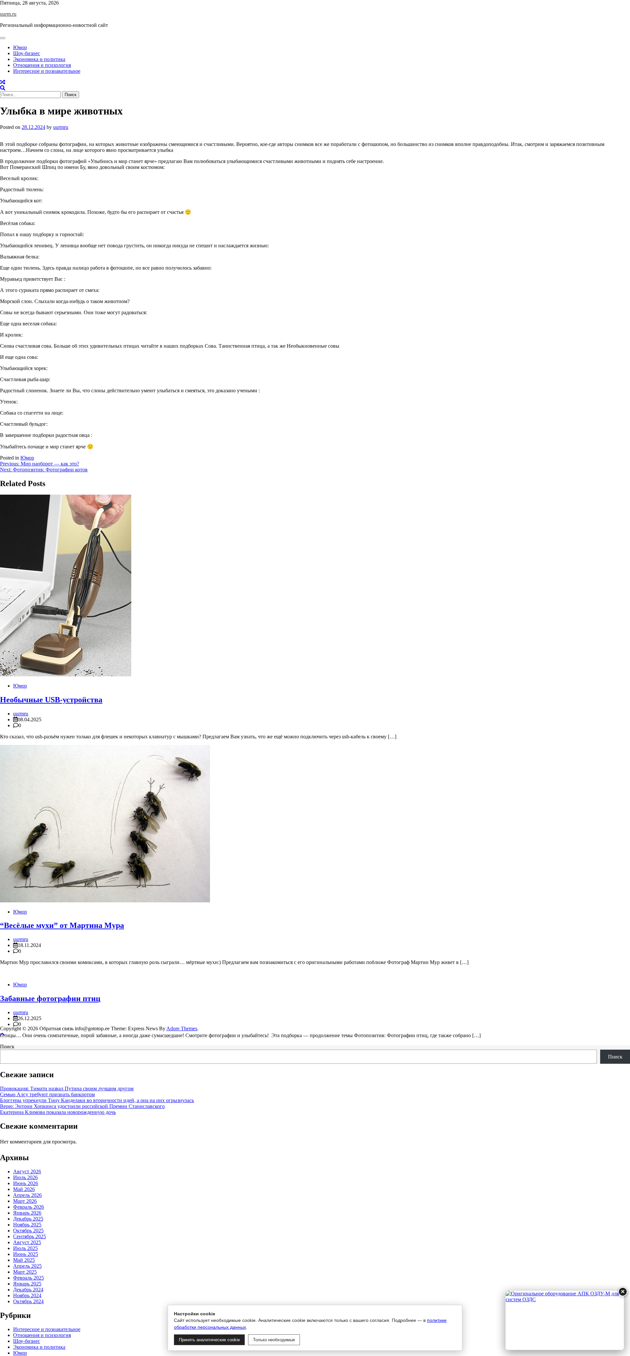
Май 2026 (24, 1189)
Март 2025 (25, 1272)
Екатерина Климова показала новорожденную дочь (58, 1112)
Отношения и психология (42, 65)
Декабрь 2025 (28, 1219)
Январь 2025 (27, 1283)
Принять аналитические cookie (209, 1339)
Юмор (20, 47)
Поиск (7, 1046)
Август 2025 (27, 1242)
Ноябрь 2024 (27, 1295)
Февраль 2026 (28, 1207)
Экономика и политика (39, 59)
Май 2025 (24, 1260)
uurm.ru (8, 14)
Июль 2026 (25, 1177)
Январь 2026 (27, 1213)
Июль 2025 (25, 1248)
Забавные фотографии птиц (50, 998)
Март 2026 (25, 1201)
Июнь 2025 (25, 1254)
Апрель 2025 (27, 1266)
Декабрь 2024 (28, 1289)
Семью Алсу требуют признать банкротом (47, 1094)
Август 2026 (27, 1171)
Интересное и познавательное (46, 71)
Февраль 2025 (28, 1278)
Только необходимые (274, 1339)
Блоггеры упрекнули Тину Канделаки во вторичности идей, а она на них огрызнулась (97, 1100)
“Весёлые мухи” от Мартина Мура (62, 925)
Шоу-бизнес (26, 53)
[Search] (2, 88)
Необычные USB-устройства (51, 699)
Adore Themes (181, 1028)
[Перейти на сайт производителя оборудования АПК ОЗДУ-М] (565, 1320)
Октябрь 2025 (28, 1230)
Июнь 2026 (25, 1183)
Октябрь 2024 (28, 1301)
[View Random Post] (2, 82)
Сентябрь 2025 (29, 1236)
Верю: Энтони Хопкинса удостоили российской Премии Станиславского (82, 1106)
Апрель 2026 (27, 1195)
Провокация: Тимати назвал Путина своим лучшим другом (67, 1088)
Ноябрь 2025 (27, 1224)
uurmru (60, 127)
